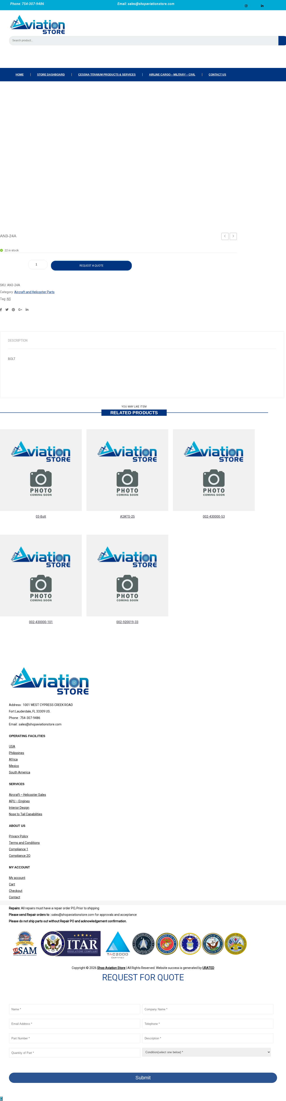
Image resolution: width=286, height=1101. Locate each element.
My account (17, 878)
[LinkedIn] (27, 309)
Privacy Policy (18, 836)
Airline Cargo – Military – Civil (172, 74)
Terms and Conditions (24, 843)
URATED (208, 968)
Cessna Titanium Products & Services (107, 74)
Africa (13, 759)
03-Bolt (41, 516)
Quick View (93, 495)
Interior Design (19, 807)
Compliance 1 (18, 849)
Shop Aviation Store (111, 968)
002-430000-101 (41, 622)
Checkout (15, 891)
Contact (14, 897)
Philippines (16, 753)
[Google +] (20, 309)
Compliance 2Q (19, 855)
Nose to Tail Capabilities (25, 814)
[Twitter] (6, 309)
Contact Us (217, 74)
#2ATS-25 (127, 516)
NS (9, 299)
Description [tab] (17, 340)
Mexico (14, 766)
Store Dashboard (51, 74)
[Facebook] (1, 309)
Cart (12, 884)
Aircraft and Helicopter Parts (34, 292)
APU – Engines (19, 801)
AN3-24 (226, 237)
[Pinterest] (13, 309)
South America (19, 772)
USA (12, 746)
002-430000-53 (214, 516)
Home (20, 74)
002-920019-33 (127, 622)
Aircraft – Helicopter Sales (27, 794)
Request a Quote (91, 265)
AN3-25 (234, 237)
